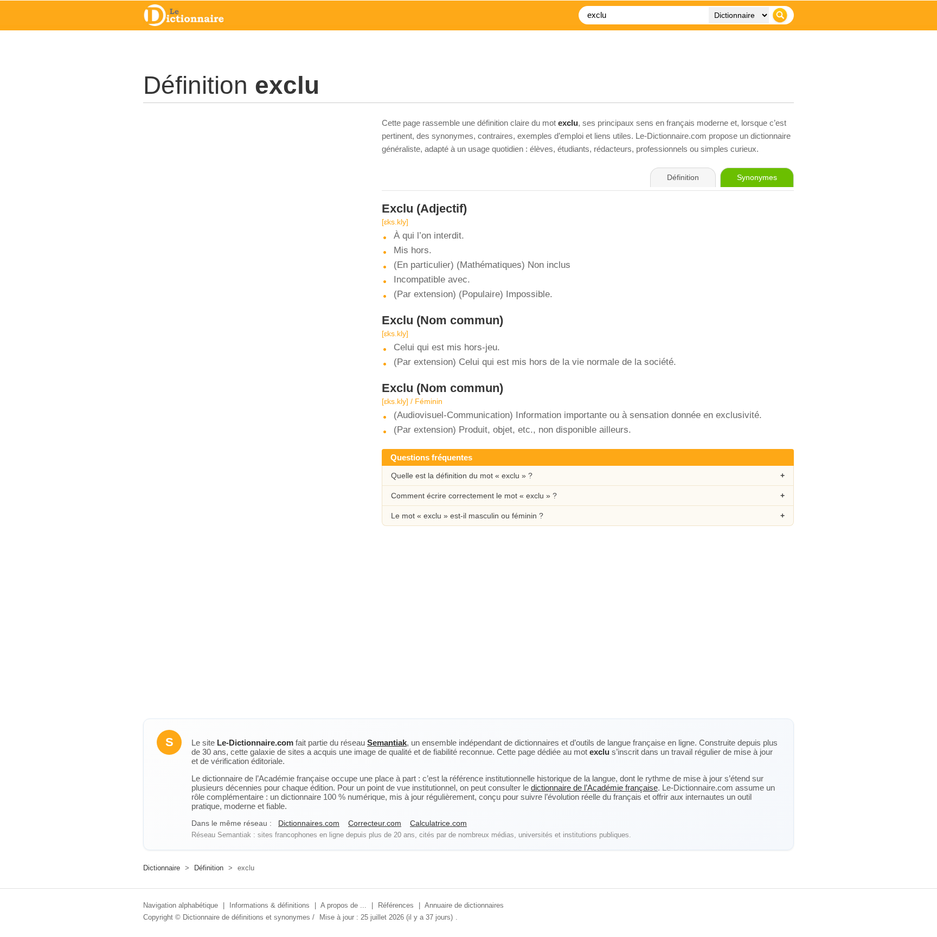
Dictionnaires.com (308, 823)
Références (396, 905)
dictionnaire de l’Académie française (594, 787)
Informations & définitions (269, 905)
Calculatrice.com (438, 823)
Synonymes (757, 177)
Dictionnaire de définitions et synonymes (246, 917)
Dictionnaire (161, 868)
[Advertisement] (251, 192)
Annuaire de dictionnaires (464, 905)
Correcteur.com (374, 823)
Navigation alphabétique (180, 905)
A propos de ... (343, 905)
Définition (208, 868)
